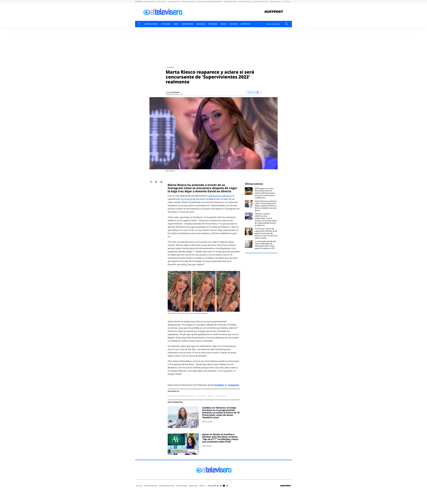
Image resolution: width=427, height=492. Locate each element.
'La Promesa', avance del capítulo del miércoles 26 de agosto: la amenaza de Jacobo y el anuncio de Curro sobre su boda (266, 233)
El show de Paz (161, 1)
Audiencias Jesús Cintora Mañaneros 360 (209, 1)
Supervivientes (187, 24)
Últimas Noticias (151, 24)
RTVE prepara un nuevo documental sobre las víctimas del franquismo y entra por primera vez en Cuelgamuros (265, 193)
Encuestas (234, 24)
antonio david (172, 396)
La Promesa (286, 1)
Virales (223, 24)
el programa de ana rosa (187, 396)
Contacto (202, 486)
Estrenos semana (275, 1)
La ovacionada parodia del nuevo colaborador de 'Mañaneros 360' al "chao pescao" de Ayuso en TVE (265, 244)
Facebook (219, 385)
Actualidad (165, 24)
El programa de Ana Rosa (193, 199)
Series (175, 24)
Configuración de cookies (166, 486)
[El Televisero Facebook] (214, 486)
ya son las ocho (221, 396)
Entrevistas (245, 24)
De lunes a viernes (149, 1)
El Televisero (174, 92)
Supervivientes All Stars (260, 1)
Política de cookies (181, 486)
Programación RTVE (230, 1)
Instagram (233, 385)
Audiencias (200, 24)
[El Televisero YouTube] (224, 486)
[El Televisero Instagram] (220, 486)
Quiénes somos (193, 486)
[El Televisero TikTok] (227, 486)
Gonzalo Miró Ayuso (245, 1)
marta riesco (201, 396)
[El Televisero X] (218, 486)
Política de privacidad (150, 486)
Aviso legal (139, 486)
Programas (212, 24)
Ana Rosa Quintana (174, 1)
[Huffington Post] (274, 11)
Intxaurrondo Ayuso (188, 1)
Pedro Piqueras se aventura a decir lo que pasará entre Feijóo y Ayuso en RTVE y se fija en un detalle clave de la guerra (266, 206)
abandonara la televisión (220, 195)
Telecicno (211, 396)
